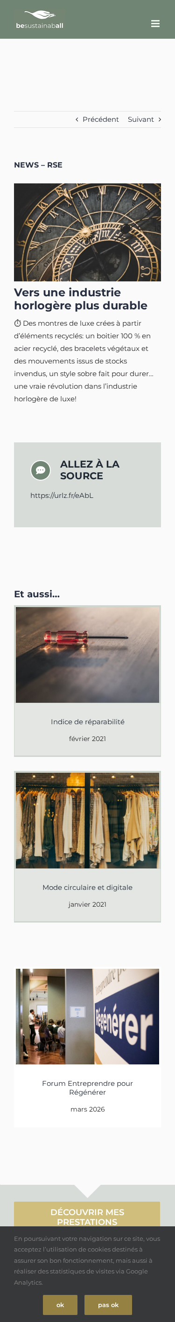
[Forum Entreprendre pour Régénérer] (87, 1016)
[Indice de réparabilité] (87, 655)
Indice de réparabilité (88, 721)
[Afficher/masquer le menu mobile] (156, 23)
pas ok (108, 1304)
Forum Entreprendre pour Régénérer (87, 1088)
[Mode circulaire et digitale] (87, 820)
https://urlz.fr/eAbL (61, 495)
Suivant (141, 119)
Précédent (101, 119)
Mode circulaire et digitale (87, 887)
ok (60, 1304)
